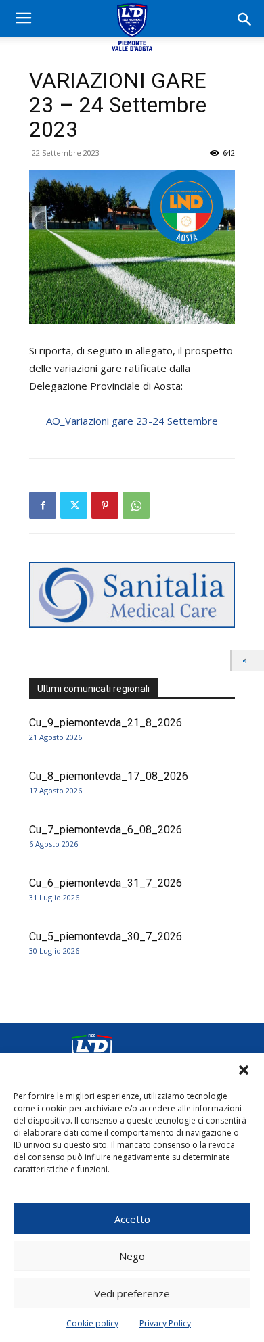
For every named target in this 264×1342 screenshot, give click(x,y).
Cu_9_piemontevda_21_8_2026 (105, 722)
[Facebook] (42, 505)
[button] (243, 1070)
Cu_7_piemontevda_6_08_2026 (105, 829)
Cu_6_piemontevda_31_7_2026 (105, 883)
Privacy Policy (165, 1323)
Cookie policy (92, 1323)
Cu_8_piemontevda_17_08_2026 (108, 776)
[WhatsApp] (136, 505)
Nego (132, 1256)
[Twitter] (73, 505)
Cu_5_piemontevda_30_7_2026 (105, 936)
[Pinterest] (104, 505)
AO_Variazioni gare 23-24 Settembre (132, 420)
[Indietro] (248, 660)
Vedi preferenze (132, 1293)
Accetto (132, 1219)
